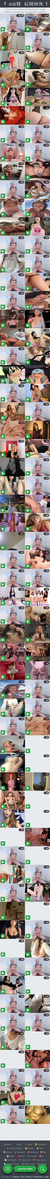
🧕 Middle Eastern (14, 1148)
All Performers (38, 1177)
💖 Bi (41, 1156)
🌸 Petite (11, 1156)
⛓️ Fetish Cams (28, 1164)
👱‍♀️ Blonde (7, 1152)
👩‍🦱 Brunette (19, 1152)
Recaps (28, 1177)
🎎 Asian (7, 1144)
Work (23, 1177)
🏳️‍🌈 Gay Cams (24, 1160)
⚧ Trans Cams (39, 1160)
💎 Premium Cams (11, 1164)
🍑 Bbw (43, 1152)
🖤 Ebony (18, 1144)
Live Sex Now (25, 1168)
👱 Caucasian (40, 1144)
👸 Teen (39, 1148)
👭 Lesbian (32, 1156)
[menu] (7, 1169)
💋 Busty (21, 1156)
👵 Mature (29, 1148)
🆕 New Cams (10, 1160)
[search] (42, 1169)
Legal (46, 1177)
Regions (17, 1177)
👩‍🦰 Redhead (32, 1152)
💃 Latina (28, 1144)
